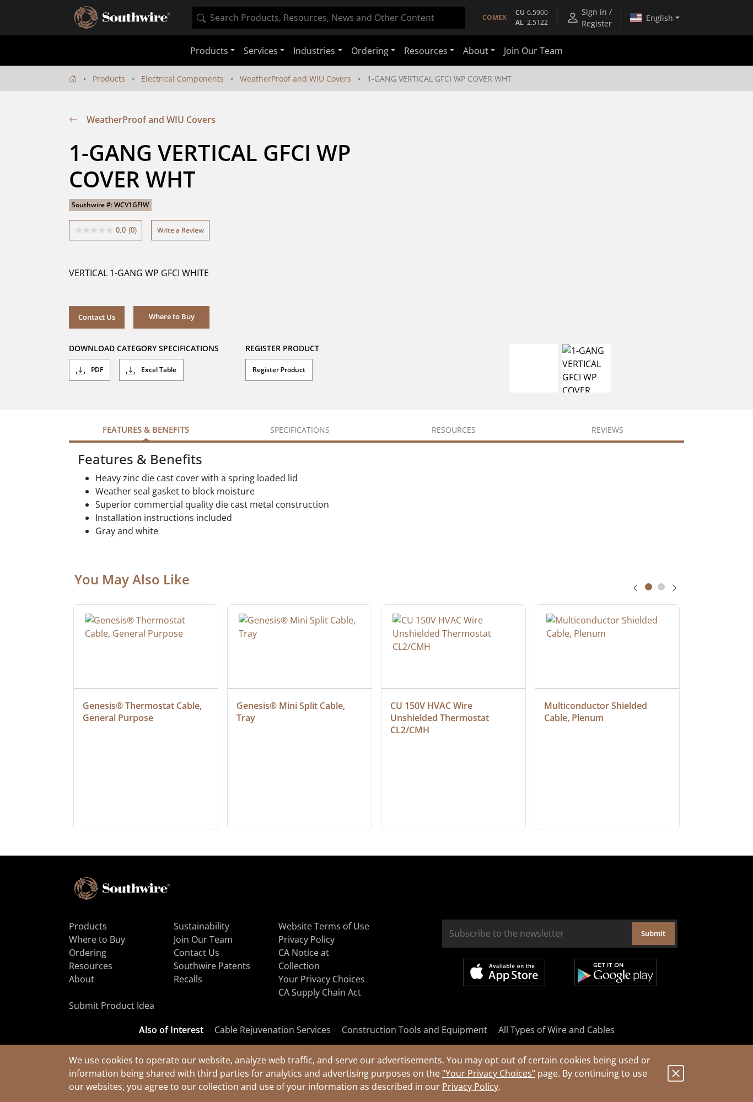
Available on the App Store (504, 972)
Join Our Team (533, 51)
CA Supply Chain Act (319, 992)
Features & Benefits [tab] (146, 429)
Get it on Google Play (615, 972)
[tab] (648, 586)
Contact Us (96, 317)
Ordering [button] (370, 51)
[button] (171, 317)
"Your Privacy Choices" (488, 1073)
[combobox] (328, 18)
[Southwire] (123, 17)
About (81, 979)
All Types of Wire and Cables (556, 1030)
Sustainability (201, 926)
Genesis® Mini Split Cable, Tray (291, 712)
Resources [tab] (454, 429)
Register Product (278, 369)
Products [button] (209, 51)
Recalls (188, 979)
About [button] (475, 51)
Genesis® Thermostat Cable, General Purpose (143, 712)
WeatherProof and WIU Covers (295, 78)
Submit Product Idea (111, 1005)
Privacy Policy (470, 1087)
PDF (96, 369)
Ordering (87, 953)
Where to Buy (97, 939)
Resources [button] (426, 51)
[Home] (73, 78)
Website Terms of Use (323, 926)
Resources (90, 966)
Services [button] (261, 51)
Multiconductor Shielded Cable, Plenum (596, 712)
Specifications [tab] (300, 429)
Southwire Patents (212, 966)
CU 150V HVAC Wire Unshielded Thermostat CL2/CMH (440, 718)
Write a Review (180, 230)
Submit (653, 933)
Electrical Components (182, 78)
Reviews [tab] (607, 429)
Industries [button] (314, 51)
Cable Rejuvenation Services (272, 1030)
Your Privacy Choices (321, 979)
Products (109, 78)
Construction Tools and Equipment (414, 1030)
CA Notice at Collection (303, 959)
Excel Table (157, 369)
